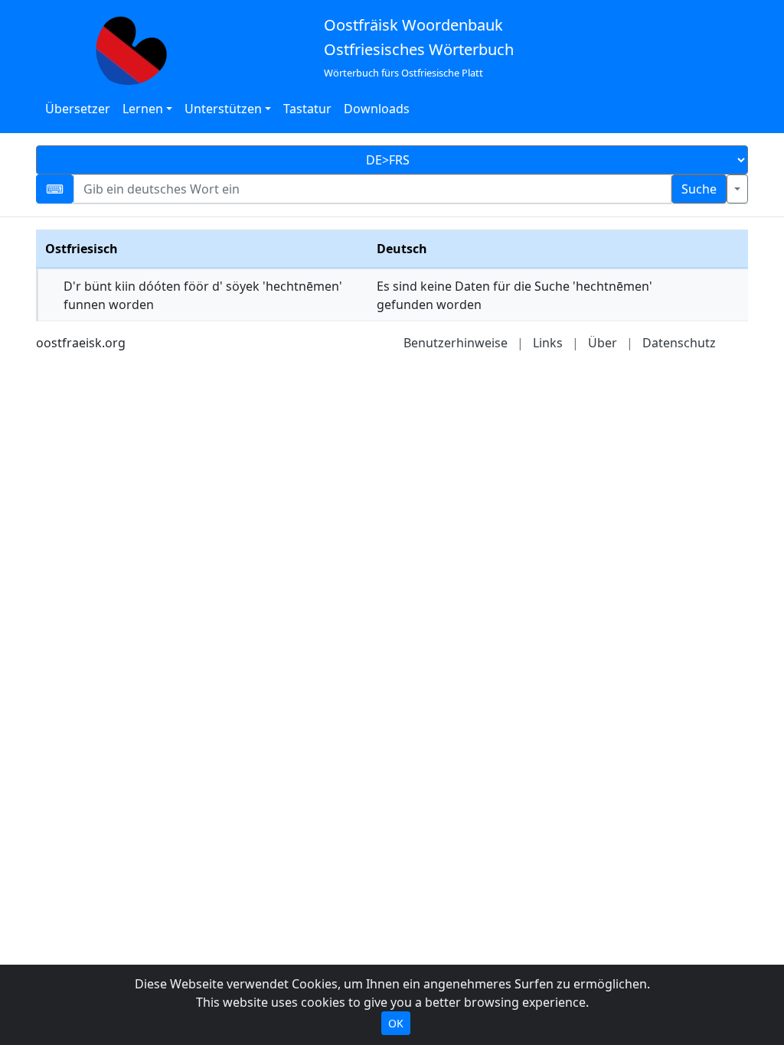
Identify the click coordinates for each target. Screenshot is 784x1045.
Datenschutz (679, 342)
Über (602, 342)
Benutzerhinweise (455, 342)
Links (548, 342)
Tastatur (307, 108)
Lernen (142, 108)
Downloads (377, 108)
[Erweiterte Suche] (737, 188)
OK (395, 1023)
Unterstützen (223, 108)
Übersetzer (77, 108)
